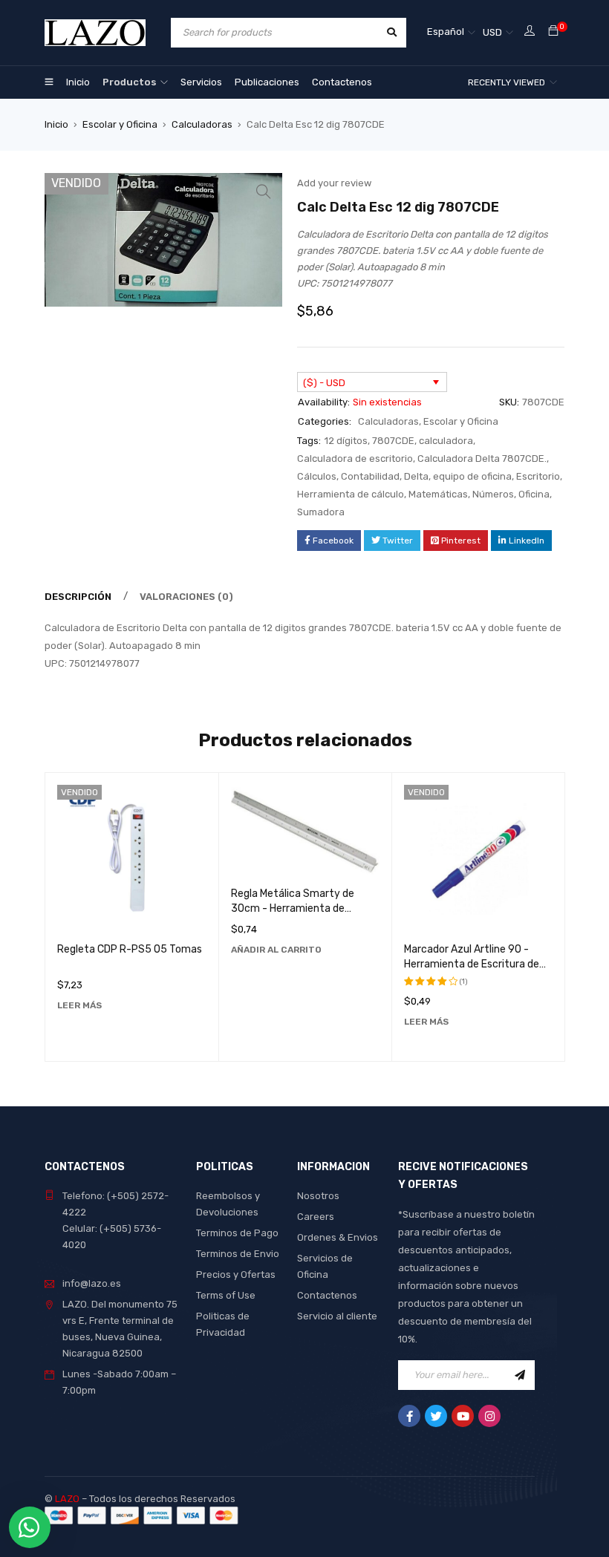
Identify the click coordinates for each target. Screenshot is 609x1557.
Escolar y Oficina (119, 124)
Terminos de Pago (237, 1232)
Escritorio (538, 476)
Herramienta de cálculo (350, 494)
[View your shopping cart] (553, 31)
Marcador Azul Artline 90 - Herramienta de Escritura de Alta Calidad (471, 964)
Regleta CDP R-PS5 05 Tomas (129, 949)
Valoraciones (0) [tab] (186, 596)
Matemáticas (438, 494)
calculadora (446, 440)
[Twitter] (436, 1416)
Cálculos (316, 476)
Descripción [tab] (78, 596)
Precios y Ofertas (236, 1274)
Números (493, 494)
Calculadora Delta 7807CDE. (482, 458)
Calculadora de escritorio (355, 458)
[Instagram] (489, 1416)
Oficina (534, 494)
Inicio (56, 124)
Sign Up (520, 1375)
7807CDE (393, 440)
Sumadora (321, 512)
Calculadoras (202, 124)
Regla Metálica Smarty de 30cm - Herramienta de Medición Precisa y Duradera (298, 908)
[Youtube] (463, 1416)
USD (492, 32)
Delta (416, 476)
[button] (264, 191)
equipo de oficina (472, 476)
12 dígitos (346, 440)
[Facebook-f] (409, 1416)
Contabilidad (370, 476)
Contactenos (327, 1295)
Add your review (334, 183)
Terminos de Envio (237, 1253)
